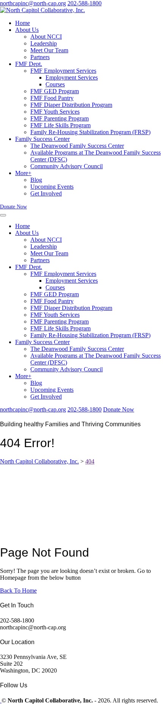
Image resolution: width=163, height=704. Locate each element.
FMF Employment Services (63, 70)
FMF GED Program (54, 91)
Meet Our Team (49, 50)
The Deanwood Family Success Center (77, 145)
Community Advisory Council (66, 166)
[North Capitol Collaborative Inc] (1, 700)
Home (22, 23)
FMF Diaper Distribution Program (71, 105)
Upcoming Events (52, 186)
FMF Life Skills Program (60, 125)
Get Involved (46, 193)
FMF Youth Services (55, 111)
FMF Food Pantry (52, 98)
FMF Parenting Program (59, 118)
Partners (40, 57)
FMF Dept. (28, 64)
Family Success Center (42, 139)
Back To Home (18, 590)
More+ (23, 173)
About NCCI (46, 36)
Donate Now (13, 207)
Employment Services (71, 77)
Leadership (43, 43)
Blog (36, 180)
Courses (55, 84)
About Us (27, 30)
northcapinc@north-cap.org (33, 3)
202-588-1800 (84, 3)
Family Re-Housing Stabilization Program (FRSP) (90, 132)
